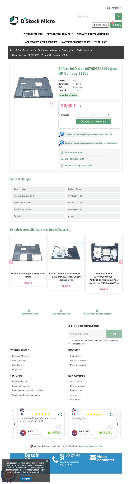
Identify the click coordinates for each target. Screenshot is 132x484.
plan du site (17, 365)
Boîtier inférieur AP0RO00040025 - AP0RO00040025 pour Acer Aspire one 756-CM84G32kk (104, 278)
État (60, 87)
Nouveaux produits (78, 360)
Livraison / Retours (20, 356)
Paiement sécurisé (20, 386)
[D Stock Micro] (32, 20)
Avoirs (73, 395)
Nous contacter (105, 458)
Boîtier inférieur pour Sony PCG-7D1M (28, 275)
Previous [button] (11, 262)
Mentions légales (20, 381)
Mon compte (76, 381)
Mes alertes (75, 399)
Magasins (16, 369)
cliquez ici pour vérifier (92, 446)
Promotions (75, 356)
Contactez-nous (19, 360)
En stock (62, 90)
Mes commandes (78, 386)
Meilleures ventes (78, 365)
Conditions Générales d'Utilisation (27, 390)
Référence (63, 84)
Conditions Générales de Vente (26, 395)
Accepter (26, 479)
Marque (62, 80)
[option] (28, 265)
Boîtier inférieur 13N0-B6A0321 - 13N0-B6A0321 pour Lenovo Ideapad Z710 (66, 276)
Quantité (65, 115)
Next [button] (121, 262)
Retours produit (77, 390)
